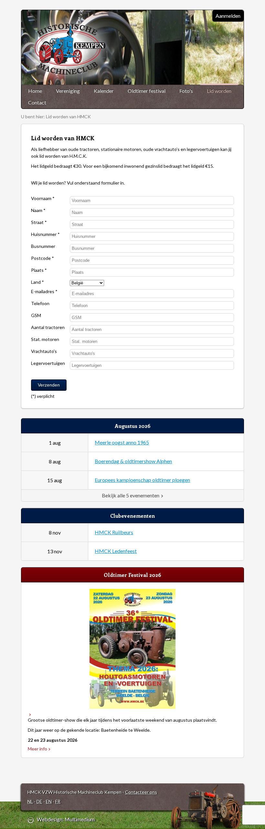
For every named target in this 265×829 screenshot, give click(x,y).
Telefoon (40, 303)
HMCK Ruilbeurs (114, 532)
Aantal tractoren (48, 327)
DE (39, 801)
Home (35, 91)
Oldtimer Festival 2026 (132, 574)
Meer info (37, 748)
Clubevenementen (132, 515)
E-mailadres (43, 291)
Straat (38, 222)
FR (57, 801)
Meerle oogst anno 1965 (122, 442)
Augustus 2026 (133, 425)
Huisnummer (44, 234)
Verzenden (49, 385)
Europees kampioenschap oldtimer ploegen (142, 480)
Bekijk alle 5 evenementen (130, 495)
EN (49, 801)
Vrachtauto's (44, 351)
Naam (37, 210)
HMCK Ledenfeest (116, 551)
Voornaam (41, 198)
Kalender (104, 91)
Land (36, 282)
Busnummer (43, 246)
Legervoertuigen (48, 363)
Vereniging (68, 91)
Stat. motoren (45, 339)
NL (30, 801)
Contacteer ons (141, 792)
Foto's (186, 91)
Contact (37, 102)
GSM (36, 315)
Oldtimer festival (146, 91)
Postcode (41, 258)
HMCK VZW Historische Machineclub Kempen (71, 49)
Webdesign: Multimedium (66, 819)
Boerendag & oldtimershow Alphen (133, 461)
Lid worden (219, 91)
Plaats (38, 270)
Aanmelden (228, 16)
